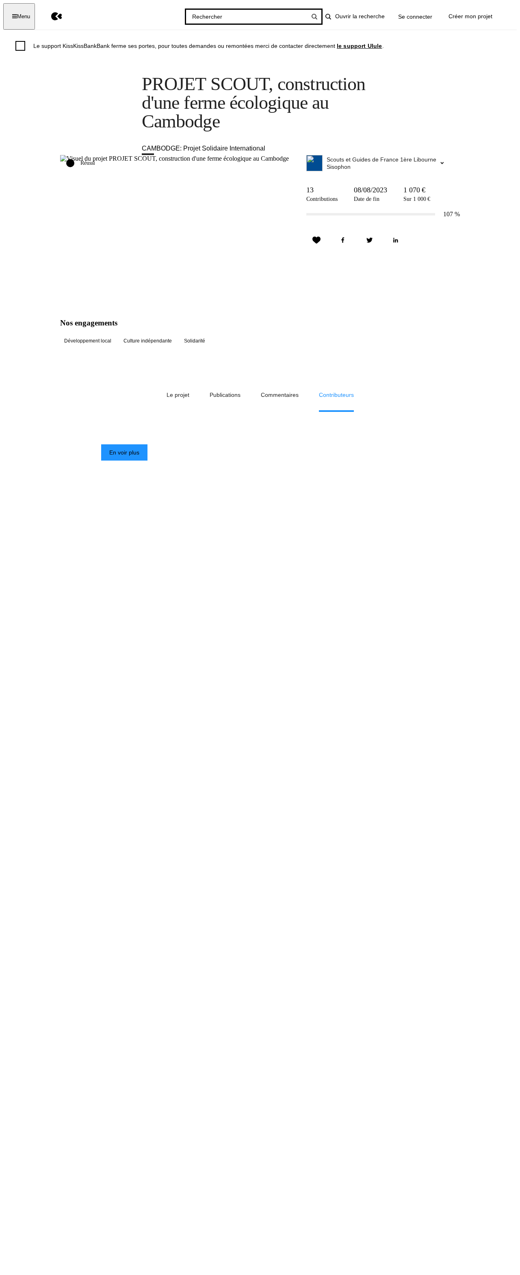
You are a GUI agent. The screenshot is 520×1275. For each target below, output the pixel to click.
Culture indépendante (148, 341)
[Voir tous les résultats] (314, 16)
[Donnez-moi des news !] (316, 240)
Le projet (178, 395)
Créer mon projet (470, 16)
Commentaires (280, 395)
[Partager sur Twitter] (369, 240)
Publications (225, 395)
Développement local (87, 341)
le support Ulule (359, 46)
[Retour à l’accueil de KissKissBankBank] (50, 16)
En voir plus (124, 452)
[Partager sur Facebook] (343, 240)
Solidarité (194, 341)
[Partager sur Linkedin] (396, 240)
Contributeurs (336, 395)
